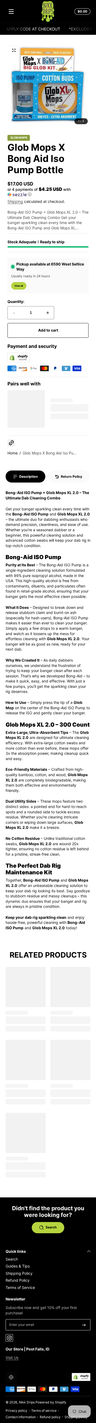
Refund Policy (18, 1280)
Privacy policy (16, 1411)
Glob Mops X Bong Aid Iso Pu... (50, 453)
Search (12, 1259)
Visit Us (12, 1357)
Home (12, 453)
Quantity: (15, 301)
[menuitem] (48, 1259)
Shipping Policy (19, 1273)
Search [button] (51, 1227)
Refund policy (50, 1417)
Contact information (21, 1417)
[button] (82, 11)
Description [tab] (28, 477)
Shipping (15, 201)
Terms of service (44, 1411)
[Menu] (11, 11)
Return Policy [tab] (71, 477)
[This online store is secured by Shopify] (18, 361)
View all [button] (18, 285)
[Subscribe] (83, 1324)
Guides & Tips (18, 1266)
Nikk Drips (27, 1402)
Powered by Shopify (50, 1402)
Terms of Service (20, 1287)
